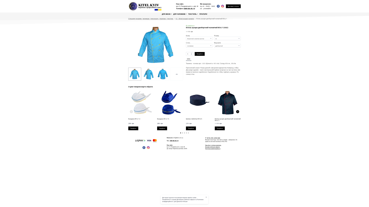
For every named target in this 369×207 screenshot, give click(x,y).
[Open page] (146, 140)
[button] (218, 6)
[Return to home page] (145, 6)
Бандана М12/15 (163, 119)
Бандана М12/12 (134, 119)
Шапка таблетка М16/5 (194, 119)
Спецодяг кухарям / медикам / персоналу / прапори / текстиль (150, 19)
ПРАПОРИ (203, 14)
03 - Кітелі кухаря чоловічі (185, 19)
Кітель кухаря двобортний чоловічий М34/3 (228, 119)
